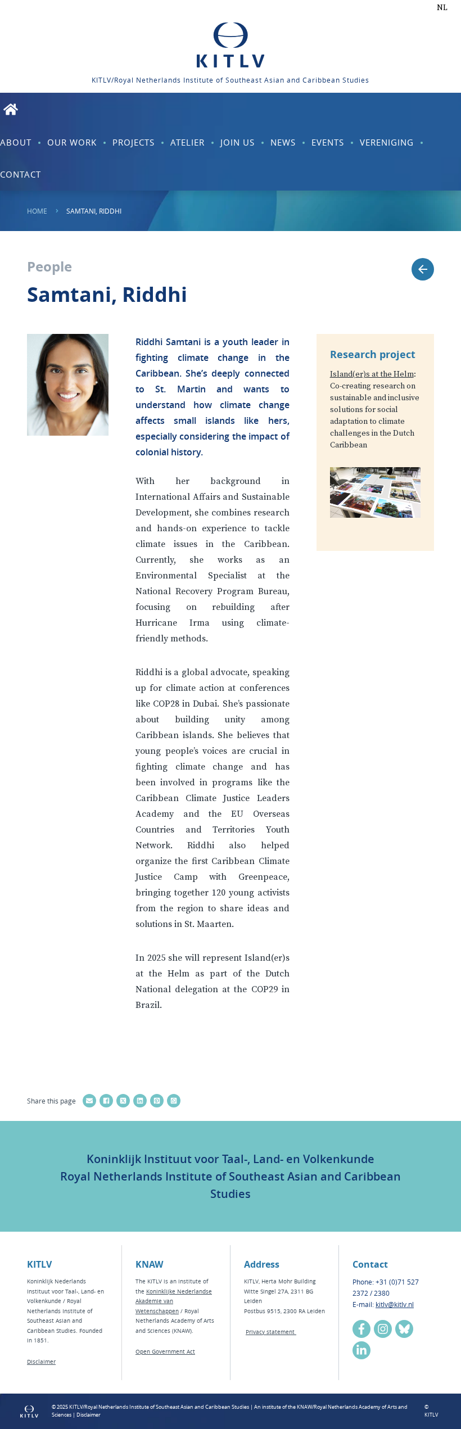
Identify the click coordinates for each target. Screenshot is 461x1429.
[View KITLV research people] (423, 269)
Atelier (187, 142)
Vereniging (387, 142)
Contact (20, 174)
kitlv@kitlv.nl (395, 1304)
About (15, 142)
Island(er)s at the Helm (372, 374)
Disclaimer (41, 1361)
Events (327, 142)
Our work (72, 142)
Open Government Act (165, 1351)
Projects (133, 142)
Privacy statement (271, 1332)
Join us (237, 142)
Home (37, 210)
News (283, 142)
